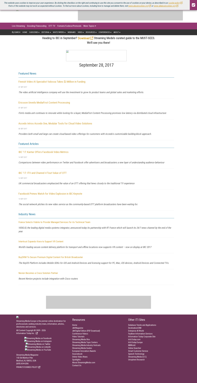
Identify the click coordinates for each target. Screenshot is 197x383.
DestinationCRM (134, 328)
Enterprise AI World (136, 331)
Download (84, 38)
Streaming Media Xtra (81, 339)
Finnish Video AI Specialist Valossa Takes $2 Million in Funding (51, 81)
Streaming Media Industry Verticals (86, 345)
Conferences (104, 32)
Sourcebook (77, 354)
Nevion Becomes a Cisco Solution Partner (38, 273)
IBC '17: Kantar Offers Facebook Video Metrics (43, 152)
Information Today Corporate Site (141, 336)
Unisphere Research (136, 359)
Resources (90, 32)
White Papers (58, 32)
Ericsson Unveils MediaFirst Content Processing (44, 102)
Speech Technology (136, 354)
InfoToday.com (134, 339)
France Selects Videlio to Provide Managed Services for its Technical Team (54, 222)
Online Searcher (134, 348)
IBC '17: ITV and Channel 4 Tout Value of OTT (42, 173)
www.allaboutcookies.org (164, 6)
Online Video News (80, 357)
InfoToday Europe (135, 342)
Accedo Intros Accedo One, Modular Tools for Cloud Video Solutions (55, 123)
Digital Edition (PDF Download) (86, 331)
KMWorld (131, 345)
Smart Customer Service (138, 351)
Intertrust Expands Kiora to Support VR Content (40, 241)
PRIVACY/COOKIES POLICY (26, 367)
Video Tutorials (78, 336)
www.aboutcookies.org (138, 6)
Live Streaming (18, 26)
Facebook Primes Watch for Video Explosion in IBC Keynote (50, 193)
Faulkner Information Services (140, 334)
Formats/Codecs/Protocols (69, 26)
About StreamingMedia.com (83, 362)
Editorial (45, 32)
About (116, 32)
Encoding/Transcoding (36, 26)
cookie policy (174, 3)
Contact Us (76, 365)
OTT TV (52, 26)
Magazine (77, 328)
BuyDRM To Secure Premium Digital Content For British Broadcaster (50, 257)
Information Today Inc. (25, 333)
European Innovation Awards (84, 351)
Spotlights (76, 359)
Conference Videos (80, 334)
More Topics (89, 26)
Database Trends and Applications (142, 325)
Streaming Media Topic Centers (85, 342)
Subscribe (33, 32)
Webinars (72, 32)
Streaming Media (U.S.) (137, 357)
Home (24, 32)
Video (80, 32)
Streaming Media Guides (82, 348)
